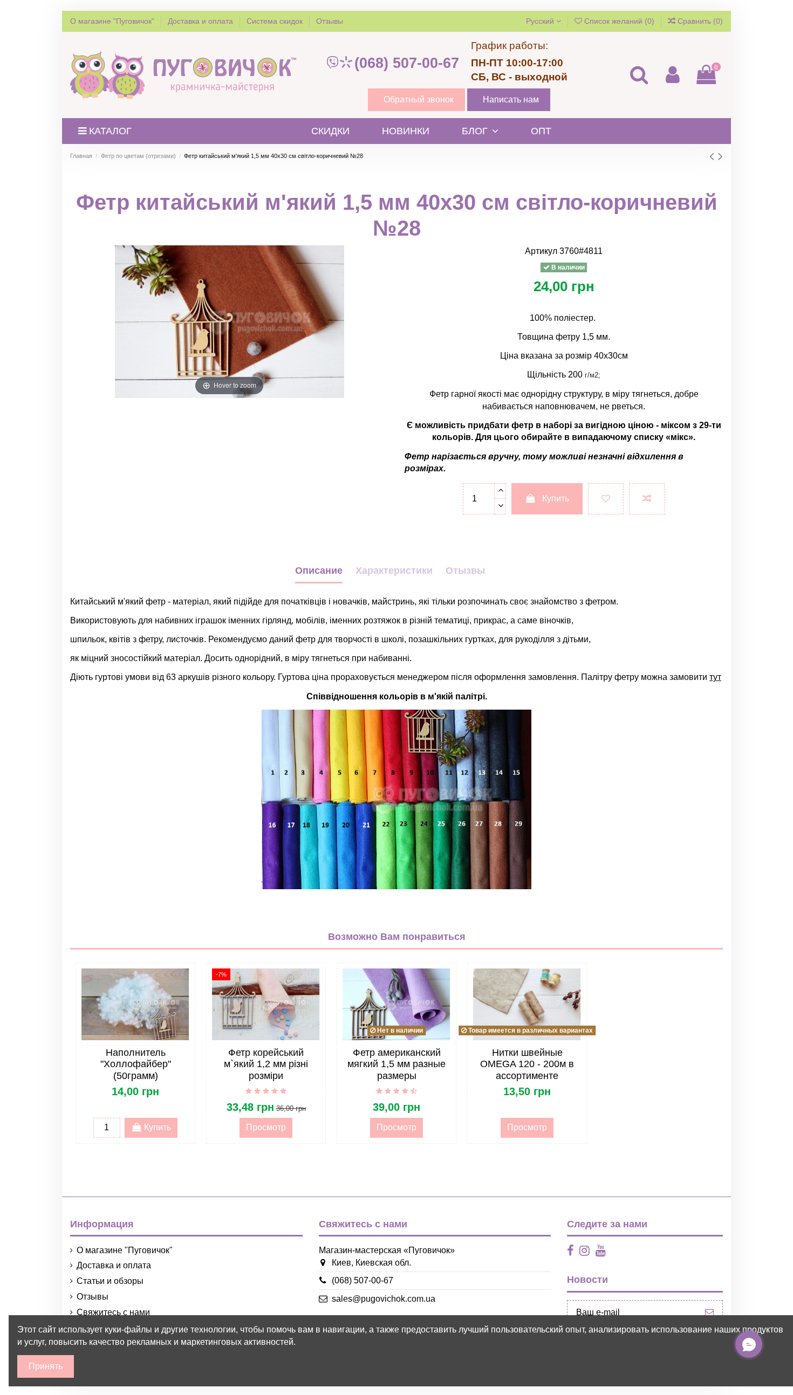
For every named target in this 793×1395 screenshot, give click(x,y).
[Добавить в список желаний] (606, 498)
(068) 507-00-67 (406, 63)
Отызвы (465, 570)
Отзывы (329, 21)
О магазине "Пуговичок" (113, 21)
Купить (555, 498)
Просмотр (266, 1127)
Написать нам (511, 99)
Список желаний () (619, 21)
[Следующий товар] (720, 156)
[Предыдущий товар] (713, 156)
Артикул (541, 251)
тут (715, 677)
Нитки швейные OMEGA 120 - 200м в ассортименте (527, 1064)
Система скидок (276, 21)
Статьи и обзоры (110, 1281)
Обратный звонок (419, 99)
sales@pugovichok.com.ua (383, 1298)
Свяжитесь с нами (113, 1312)
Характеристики (394, 570)
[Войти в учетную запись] (672, 75)
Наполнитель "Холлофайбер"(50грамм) (135, 1064)
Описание (319, 570)
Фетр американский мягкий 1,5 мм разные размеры (396, 1064)
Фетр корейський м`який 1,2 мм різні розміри (266, 1064)
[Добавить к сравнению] (647, 498)
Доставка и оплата (201, 21)
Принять (46, 1366)
